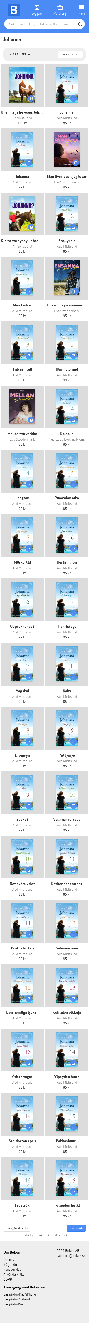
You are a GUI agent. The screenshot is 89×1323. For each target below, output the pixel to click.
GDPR (7, 1279)
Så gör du (10, 1264)
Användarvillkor (14, 1274)
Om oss (8, 1259)
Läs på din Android (16, 1299)
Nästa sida (76, 1228)
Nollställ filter (70, 54)
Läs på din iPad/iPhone (19, 1294)
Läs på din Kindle (15, 1303)
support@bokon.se (71, 1255)
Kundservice (12, 1269)
